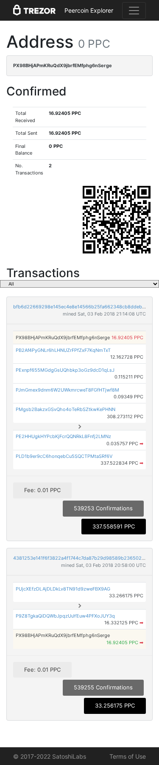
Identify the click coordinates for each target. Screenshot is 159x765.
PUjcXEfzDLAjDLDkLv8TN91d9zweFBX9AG (63, 589)
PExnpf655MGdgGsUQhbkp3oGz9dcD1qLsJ (65, 370)
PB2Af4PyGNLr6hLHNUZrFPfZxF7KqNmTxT (63, 350)
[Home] (34, 10)
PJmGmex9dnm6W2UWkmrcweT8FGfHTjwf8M (67, 390)
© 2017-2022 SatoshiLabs (49, 756)
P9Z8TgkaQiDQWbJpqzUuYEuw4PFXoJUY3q (65, 616)
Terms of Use (127, 756)
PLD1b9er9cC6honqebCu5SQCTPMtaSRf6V (64, 456)
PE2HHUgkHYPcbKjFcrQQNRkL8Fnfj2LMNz (63, 436)
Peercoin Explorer (88, 10)
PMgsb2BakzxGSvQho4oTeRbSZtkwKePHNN (65, 409)
